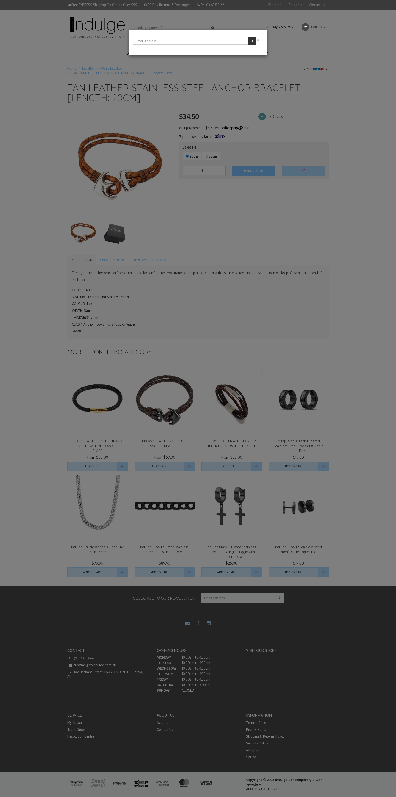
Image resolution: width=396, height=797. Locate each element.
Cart (316, 27)
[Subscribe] (252, 41)
